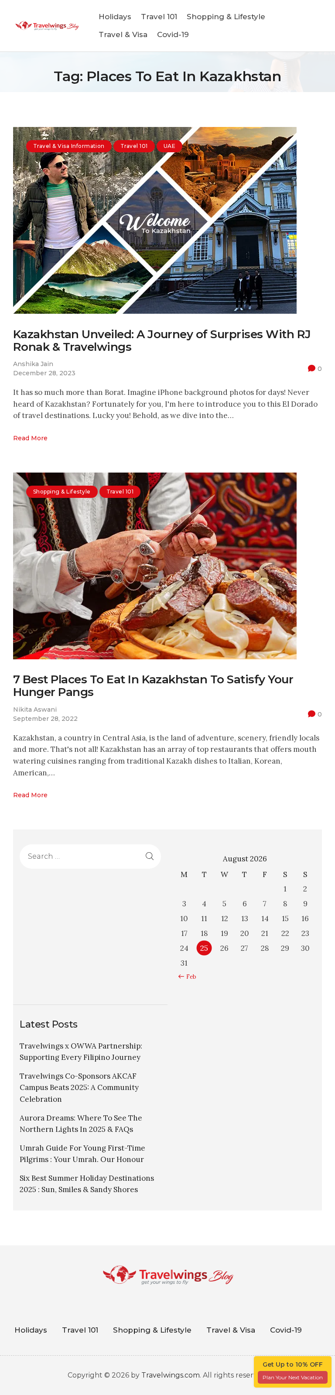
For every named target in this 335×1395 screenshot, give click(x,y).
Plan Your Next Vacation (293, 1377)
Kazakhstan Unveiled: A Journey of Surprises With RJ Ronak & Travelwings (162, 340)
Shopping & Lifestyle (62, 491)
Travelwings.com (170, 1375)
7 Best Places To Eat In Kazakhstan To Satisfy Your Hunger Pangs (153, 686)
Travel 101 (134, 146)
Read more (30, 438)
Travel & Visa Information (69, 146)
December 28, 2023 (44, 373)
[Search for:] (90, 856)
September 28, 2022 (45, 719)
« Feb (189, 976)
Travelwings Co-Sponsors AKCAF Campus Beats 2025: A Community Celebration (79, 1087)
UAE (169, 146)
